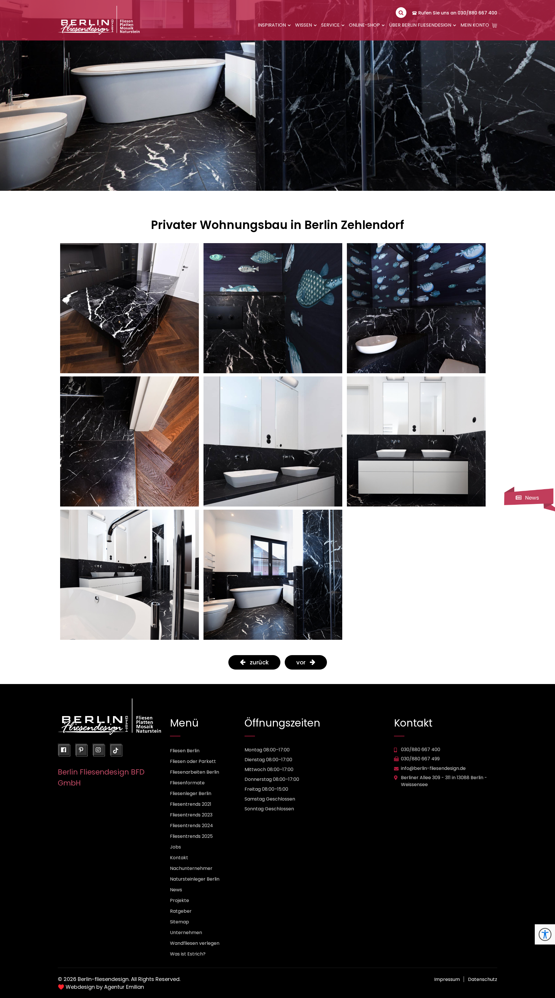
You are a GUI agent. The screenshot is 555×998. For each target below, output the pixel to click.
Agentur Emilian (124, 986)
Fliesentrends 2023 (191, 815)
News (176, 889)
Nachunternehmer (191, 868)
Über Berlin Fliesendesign (420, 25)
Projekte (179, 900)
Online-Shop (364, 25)
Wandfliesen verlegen (194, 943)
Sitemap (179, 921)
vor (301, 662)
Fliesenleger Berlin (190, 793)
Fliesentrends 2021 (190, 804)
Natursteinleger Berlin (194, 879)
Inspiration (272, 25)
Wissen (303, 25)
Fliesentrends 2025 (191, 836)
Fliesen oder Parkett (193, 761)
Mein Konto (474, 25)
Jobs (175, 847)
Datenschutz (482, 979)
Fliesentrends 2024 (191, 825)
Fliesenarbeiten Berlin (194, 772)
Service (330, 25)
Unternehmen (186, 932)
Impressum (447, 979)
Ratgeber (181, 911)
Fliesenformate (187, 782)
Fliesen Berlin (184, 750)
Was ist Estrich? (188, 954)
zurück (259, 662)
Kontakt (179, 857)
